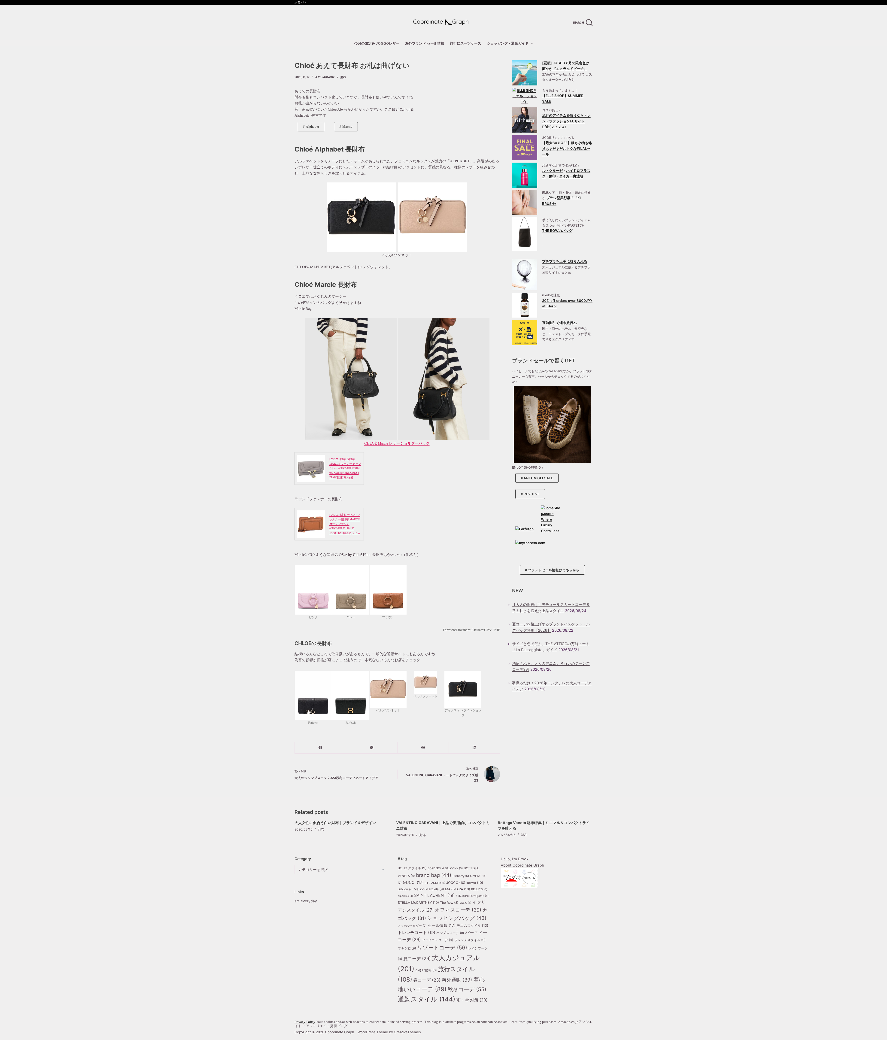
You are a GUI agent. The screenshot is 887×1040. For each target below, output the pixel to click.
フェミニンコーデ (437, 940)
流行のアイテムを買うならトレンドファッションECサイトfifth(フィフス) (566, 121)
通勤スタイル (426, 999)
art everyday (306, 901)
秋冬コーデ (467, 989)
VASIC (465, 902)
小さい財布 (426, 970)
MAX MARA (457, 889)
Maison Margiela (429, 889)
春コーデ (426, 979)
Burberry (461, 876)
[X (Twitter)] (371, 748)
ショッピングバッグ (456, 918)
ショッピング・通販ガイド (508, 43)
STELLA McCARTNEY (418, 903)
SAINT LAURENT (434, 895)
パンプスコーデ (450, 933)
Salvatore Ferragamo (472, 895)
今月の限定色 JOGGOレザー (376, 43)
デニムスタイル (472, 925)
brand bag (433, 875)
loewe (474, 883)
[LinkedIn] (474, 748)
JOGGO (455, 883)
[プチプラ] (524, 274)
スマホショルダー (412, 926)
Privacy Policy (305, 1022)
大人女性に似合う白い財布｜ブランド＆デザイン (335, 822)
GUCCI (413, 882)
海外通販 (457, 980)
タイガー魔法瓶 (571, 176)
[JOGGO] (524, 72)
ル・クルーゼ (552, 170)
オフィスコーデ (458, 910)
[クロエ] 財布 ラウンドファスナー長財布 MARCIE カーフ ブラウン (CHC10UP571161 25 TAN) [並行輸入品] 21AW (344, 524)
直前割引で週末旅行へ (559, 323)
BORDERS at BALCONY (445, 868)
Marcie (347, 126)
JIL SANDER (435, 883)
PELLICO (479, 889)
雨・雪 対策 (471, 1000)
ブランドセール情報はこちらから (554, 570)
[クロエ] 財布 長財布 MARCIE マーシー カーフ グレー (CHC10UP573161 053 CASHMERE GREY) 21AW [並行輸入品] (345, 468)
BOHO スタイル (412, 868)
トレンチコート (416, 932)
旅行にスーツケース (465, 43)
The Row (449, 902)
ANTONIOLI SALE (538, 478)
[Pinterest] (423, 748)
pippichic (405, 895)
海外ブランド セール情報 (424, 43)
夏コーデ (417, 958)
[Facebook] (320, 748)
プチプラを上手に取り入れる (564, 261)
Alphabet (312, 126)
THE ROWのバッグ (557, 231)
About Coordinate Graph (522, 865)
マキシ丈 (407, 948)
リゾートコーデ (442, 947)
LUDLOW (405, 889)
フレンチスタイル (470, 940)
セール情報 (442, 925)
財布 (343, 77)
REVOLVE (532, 494)
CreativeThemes (407, 1032)
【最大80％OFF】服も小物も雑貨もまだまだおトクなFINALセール (567, 149)
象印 (552, 176)
